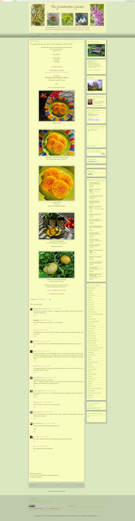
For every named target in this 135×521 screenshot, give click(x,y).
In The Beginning (54, 34)
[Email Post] (50, 299)
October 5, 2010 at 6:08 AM (46, 412)
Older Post (80, 485)
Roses (89, 359)
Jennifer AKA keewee (38, 377)
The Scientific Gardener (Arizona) (96, 196)
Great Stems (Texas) (93, 267)
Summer (89, 371)
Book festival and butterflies (94, 202)
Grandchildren (90, 328)
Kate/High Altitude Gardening (40, 309)
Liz (34, 330)
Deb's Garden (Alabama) (94, 239)
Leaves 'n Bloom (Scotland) (94, 219)
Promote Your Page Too (92, 145)
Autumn (89, 292)
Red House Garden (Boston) (94, 245)
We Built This (90, 390)
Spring (89, 364)
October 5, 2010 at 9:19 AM (48, 423)
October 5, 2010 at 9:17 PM (42, 436)
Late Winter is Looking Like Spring (96, 240)
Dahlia (89, 316)
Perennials (90, 352)
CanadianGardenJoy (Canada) (95, 214)
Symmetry (91, 258)
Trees (89, 383)
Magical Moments (91, 340)
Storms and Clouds (91, 369)
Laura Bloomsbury (37, 423)
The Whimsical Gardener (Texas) (95, 262)
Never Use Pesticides (92, 345)
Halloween (90, 331)
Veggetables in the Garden (94, 191)
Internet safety (91, 335)
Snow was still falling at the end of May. (56, 290)
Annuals (89, 290)
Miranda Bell (36, 412)
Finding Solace (90, 326)
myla (34, 446)
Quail (89, 357)
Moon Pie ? (91, 215)
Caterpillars (90, 307)
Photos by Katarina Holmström (95, 256)
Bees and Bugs (91, 295)
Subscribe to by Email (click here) (93, 114)
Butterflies (90, 302)
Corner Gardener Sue (38, 391)
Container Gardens (91, 312)
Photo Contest (91, 355)
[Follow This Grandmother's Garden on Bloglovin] (94, 120)
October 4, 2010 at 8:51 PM (50, 391)
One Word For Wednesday (93, 350)
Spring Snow (90, 366)
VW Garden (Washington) (94, 233)
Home (32, 34)
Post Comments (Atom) (60, 491)
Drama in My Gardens (92, 321)
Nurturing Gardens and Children (94, 347)
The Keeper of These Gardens (42, 34)
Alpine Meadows (91, 288)
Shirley (35, 366)
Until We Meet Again (93, 246)
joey (34, 436)
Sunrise (89, 376)
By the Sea (90, 304)
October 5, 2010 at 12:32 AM (45, 402)
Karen (34, 351)
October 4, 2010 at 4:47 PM (42, 351)
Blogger (98, 516)
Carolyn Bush (47, 508)
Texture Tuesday (91, 378)
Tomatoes (89, 381)
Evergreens (90, 323)
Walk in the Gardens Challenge (94, 388)
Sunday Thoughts (91, 374)
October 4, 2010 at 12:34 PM (45, 320)
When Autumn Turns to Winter (94, 393)
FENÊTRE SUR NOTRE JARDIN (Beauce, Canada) (95, 275)
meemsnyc (35, 402)
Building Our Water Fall (35, 36)
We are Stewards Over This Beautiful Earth (70, 34)
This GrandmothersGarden (92, 129)
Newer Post (33, 485)
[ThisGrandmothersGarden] (93, 144)
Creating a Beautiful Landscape (94, 314)
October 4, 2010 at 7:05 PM (50, 377)
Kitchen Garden (91, 338)
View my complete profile (98, 105)
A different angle (92, 252)
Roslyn (34, 341)
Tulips (89, 386)
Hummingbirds (90, 333)
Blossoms (89, 300)
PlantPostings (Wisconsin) (94, 183)
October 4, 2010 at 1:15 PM (41, 330)
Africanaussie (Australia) (94, 201)
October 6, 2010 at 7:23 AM (42, 446)
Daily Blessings (91, 319)
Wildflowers (90, 395)
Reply (34, 315)
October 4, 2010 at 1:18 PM (43, 341)
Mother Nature (91, 343)
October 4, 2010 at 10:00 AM (54, 309)
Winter (89, 397)
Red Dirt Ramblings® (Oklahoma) (95, 226)
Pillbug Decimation (92, 197)
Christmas (90, 309)
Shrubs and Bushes (91, 362)
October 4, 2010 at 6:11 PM (43, 366)
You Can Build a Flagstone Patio (88, 34)
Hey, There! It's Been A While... (95, 263)
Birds (89, 297)
